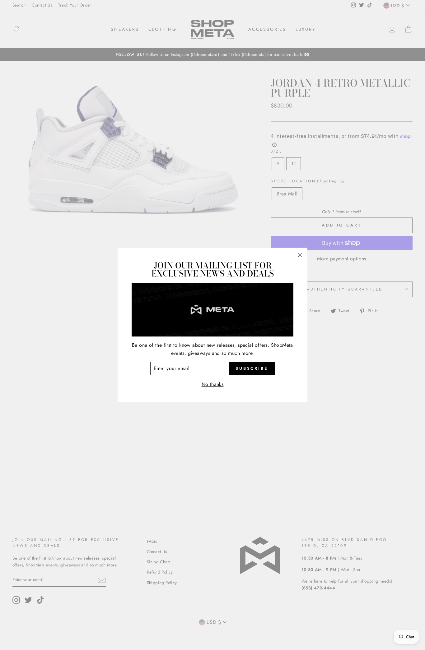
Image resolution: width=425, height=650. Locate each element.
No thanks (213, 384)
